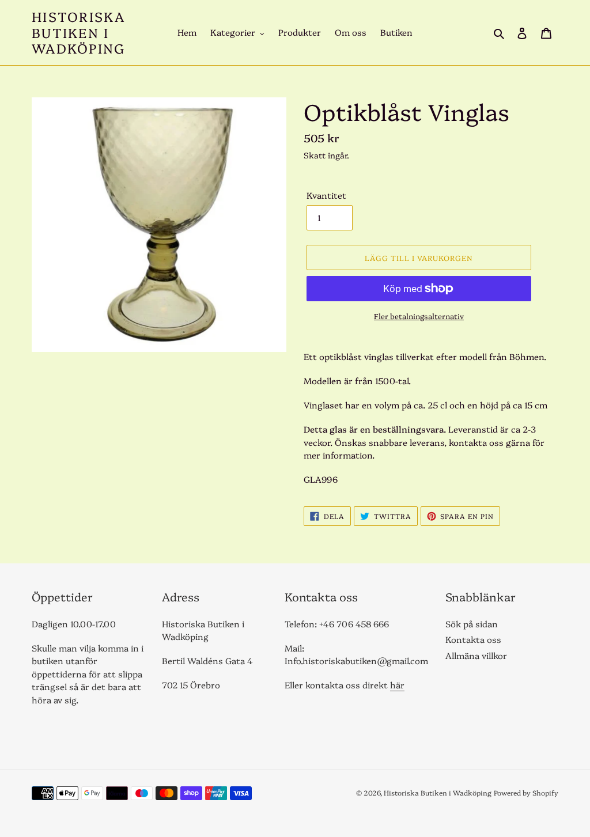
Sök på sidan (471, 624)
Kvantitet (326, 195)
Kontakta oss (473, 639)
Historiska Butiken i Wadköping (79, 32)
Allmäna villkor (476, 655)
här (397, 685)
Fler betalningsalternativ (419, 315)
